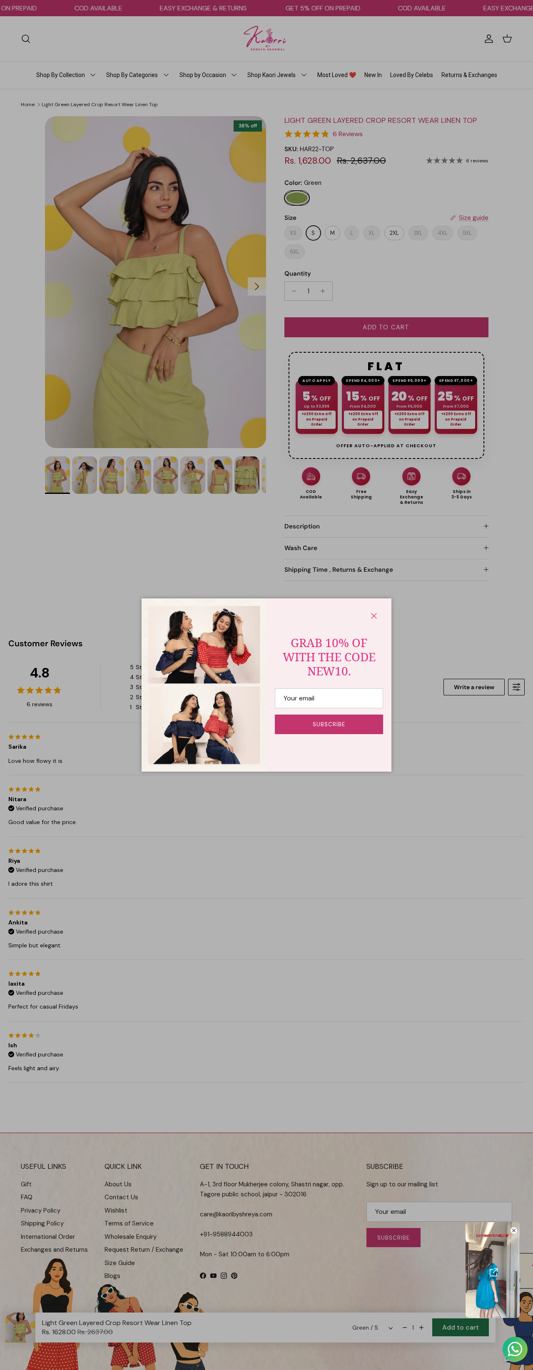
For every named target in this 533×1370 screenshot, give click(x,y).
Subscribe (329, 724)
